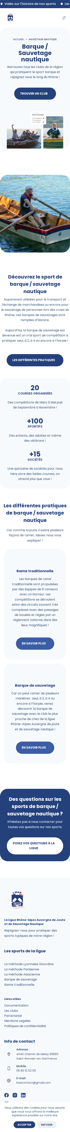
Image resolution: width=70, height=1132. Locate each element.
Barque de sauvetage (20, 979)
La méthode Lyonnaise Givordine (29, 964)
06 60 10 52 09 (26, 1071)
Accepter (24, 1125)
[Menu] (64, 18)
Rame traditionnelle (19, 984)
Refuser (46, 1125)
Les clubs (11, 1010)
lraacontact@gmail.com (33, 1083)
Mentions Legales (17, 1021)
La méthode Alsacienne (22, 974)
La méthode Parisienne (21, 969)
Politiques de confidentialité (25, 1026)
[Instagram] (15, 1095)
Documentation (16, 1005)
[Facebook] (6, 1095)
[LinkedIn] (23, 1095)
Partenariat (13, 1016)
